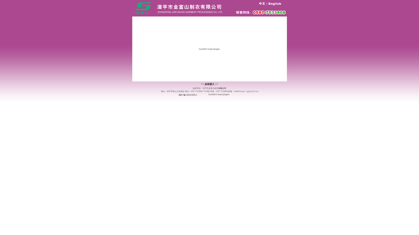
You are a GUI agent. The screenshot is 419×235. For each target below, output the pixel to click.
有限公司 (222, 88)
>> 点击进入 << (209, 84)
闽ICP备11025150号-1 (188, 95)
